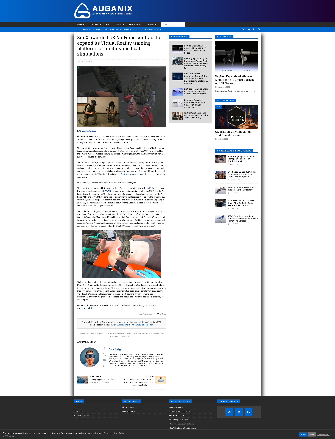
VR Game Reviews (225, 100)
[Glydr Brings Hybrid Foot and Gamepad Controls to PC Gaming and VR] (220, 159)
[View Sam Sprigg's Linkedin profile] (104, 366)
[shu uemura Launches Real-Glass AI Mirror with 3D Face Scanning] (177, 116)
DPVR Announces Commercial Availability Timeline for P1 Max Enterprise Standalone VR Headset (196, 78)
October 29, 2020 (87, 61)
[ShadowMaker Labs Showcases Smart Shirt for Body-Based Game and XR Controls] (220, 203)
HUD (108, 24)
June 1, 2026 (234, 224)
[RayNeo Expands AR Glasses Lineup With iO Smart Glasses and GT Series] (177, 49)
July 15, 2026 (234, 193)
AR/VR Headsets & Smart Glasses (182, 428)
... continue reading (247, 91)
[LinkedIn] (248, 29)
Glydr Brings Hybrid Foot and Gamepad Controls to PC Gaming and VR (241, 159)
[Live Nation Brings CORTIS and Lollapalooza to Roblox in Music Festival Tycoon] (220, 175)
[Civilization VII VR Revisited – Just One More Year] (236, 117)
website (90, 308)
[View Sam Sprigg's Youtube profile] (104, 360)
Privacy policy (79, 411)
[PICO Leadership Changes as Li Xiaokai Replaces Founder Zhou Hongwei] (177, 92)
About (76, 407)
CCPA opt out (9, 436)
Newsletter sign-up (81, 415)
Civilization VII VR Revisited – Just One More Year (234, 133)
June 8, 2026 (234, 208)
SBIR (148, 188)
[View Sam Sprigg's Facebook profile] (104, 348)
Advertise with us (128, 407)
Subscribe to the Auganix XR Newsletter (135, 324)
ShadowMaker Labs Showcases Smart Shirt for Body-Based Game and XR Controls (242, 203)
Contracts (95, 24)
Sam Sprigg (115, 349)
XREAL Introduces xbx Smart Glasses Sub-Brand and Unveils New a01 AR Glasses (243, 218)
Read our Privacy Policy (114, 433)
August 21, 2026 (224, 87)
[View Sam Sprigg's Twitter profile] (104, 354)
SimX (97, 136)
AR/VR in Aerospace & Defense (181, 424)
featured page (127, 174)
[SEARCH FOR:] (173, 24)
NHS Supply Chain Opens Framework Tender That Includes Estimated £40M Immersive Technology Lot (196, 63)
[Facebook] (254, 29)
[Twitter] (243, 29)
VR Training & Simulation (178, 419)
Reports (120, 24)
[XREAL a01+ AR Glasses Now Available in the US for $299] (220, 190)
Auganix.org (103, 333)
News (79, 24)
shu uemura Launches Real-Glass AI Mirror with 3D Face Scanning (196, 115)
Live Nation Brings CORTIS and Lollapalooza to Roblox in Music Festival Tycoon (242, 174)
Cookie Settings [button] (323, 434)
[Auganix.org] (133, 20)
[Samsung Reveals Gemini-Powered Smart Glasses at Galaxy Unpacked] (177, 103)
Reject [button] (312, 434)
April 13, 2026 (223, 139)
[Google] (259, 29)
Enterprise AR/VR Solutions (180, 411)
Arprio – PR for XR (128, 411)
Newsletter (135, 24)
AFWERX (108, 191)
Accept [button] (303, 434)
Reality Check (224, 36)
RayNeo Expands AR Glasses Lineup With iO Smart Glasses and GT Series (195, 49)
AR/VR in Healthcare (177, 415)
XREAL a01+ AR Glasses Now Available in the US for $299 (241, 188)
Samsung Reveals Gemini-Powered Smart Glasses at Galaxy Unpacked (195, 103)
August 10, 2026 (235, 180)
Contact (151, 24)
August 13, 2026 (235, 164)
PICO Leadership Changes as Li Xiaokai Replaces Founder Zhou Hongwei (196, 91)
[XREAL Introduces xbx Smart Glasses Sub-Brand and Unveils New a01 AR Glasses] (220, 219)
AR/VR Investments (176, 407)
